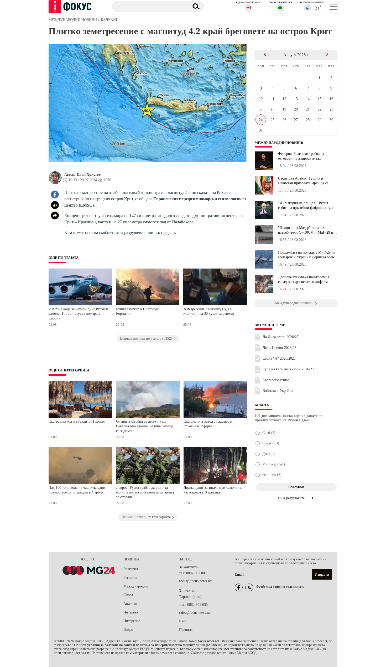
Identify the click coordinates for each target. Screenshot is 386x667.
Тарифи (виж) (190, 597)
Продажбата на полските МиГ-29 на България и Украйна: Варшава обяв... (307, 254)
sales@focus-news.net (195, 613)
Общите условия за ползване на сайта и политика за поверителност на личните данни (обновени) (148, 645)
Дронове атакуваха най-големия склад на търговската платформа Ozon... (303, 279)
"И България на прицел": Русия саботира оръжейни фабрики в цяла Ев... (306, 205)
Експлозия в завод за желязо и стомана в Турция (208, 423)
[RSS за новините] (249, 587)
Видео (128, 630)
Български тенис (276, 380)
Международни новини (278, 143)
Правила (185, 630)
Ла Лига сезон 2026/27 (281, 337)
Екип (183, 621)
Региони (130, 578)
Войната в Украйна (278, 391)
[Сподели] (55, 215)
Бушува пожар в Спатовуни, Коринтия (138, 311)
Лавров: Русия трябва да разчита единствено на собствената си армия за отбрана (145, 492)
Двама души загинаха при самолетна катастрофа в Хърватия (213, 490)
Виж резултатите (292, 498)
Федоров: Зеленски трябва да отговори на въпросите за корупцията (301, 156)
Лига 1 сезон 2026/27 (279, 348)
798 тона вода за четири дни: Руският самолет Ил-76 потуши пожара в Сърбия (78, 313)
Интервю (130, 612)
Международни (135, 586)
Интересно (131, 621)
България (130, 569)
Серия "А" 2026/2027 (279, 358)
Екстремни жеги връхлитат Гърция (77, 421)
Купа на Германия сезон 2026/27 (288, 369)
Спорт (128, 595)
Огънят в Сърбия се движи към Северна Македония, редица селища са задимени (144, 426)
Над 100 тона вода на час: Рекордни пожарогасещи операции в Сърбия (77, 490)
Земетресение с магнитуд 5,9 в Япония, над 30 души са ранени (208, 311)
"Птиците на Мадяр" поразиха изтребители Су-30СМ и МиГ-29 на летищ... (306, 230)
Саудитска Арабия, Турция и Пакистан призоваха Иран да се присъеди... (303, 180)
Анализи (130, 604)
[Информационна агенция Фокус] (239, 587)
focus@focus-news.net (195, 581)
